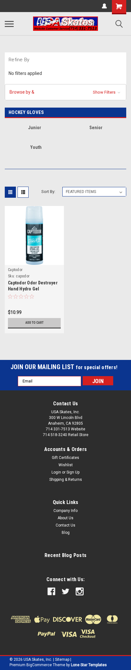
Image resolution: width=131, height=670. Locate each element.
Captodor (15, 270)
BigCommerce (39, 665)
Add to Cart (34, 322)
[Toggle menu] (9, 23)
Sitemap (62, 659)
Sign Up (72, 472)
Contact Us (65, 525)
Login (56, 472)
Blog (66, 532)
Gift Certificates (65, 457)
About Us (65, 518)
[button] (65, 92)
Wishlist (66, 465)
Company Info (65, 510)
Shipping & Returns (65, 479)
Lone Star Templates (89, 665)
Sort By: (48, 191)
